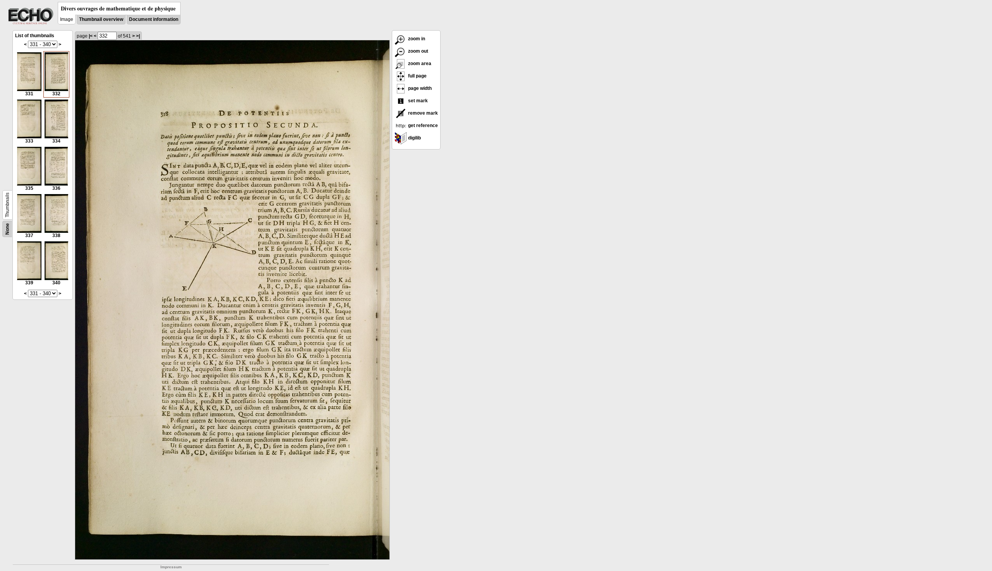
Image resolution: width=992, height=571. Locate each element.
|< (91, 36)
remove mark (422, 113)
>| (138, 36)
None (7, 229)
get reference (422, 125)
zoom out (417, 51)
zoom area (419, 63)
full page (417, 76)
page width (419, 88)
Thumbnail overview (101, 19)
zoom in (416, 38)
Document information (153, 19)
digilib (414, 138)
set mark (417, 100)
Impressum (171, 567)
